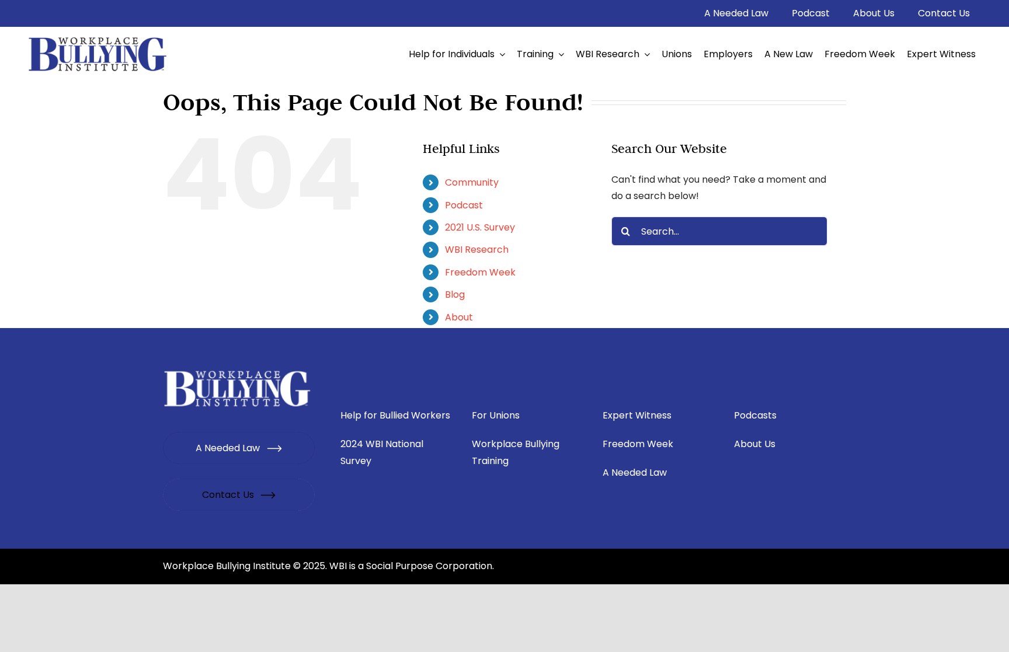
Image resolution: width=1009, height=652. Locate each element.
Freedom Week (480, 272)
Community (472, 182)
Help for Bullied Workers (395, 415)
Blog (455, 294)
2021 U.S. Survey (480, 227)
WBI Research (477, 249)
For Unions (496, 415)
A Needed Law (635, 472)
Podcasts (755, 415)
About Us (754, 444)
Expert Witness (637, 415)
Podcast (464, 205)
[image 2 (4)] (98, 37)
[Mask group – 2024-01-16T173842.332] (238, 370)
